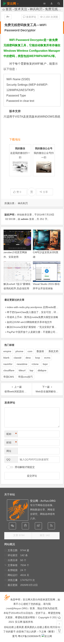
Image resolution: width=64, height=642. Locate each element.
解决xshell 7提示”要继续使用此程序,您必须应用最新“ (17, 288)
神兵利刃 (36, 9)
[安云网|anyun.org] (47, 636)
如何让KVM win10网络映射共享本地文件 (29, 322)
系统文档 (53, 351)
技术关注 (20, 9)
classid (17, 357)
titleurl (22, 370)
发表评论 (30, 16)
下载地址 (15, 139)
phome (19, 351)
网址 (8, 451)
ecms (47, 357)
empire (7, 351)
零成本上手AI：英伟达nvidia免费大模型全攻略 (32, 317)
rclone (35, 364)
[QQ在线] (25, 525)
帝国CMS (8, 376)
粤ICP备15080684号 (29, 636)
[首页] (59, 617)
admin (24, 219)
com (30, 351)
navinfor (7, 364)
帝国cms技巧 (25, 376)
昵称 (11, 434)
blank (6, 357)
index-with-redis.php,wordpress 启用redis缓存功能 (35, 307)
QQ (8, 459)
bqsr (45, 364)
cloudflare (8, 370)
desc (28, 357)
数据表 (40, 351)
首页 (9, 9)
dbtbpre (42, 370)
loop (37, 357)
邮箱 (11, 442)
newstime (22, 364)
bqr (31, 370)
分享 (45, 192)
